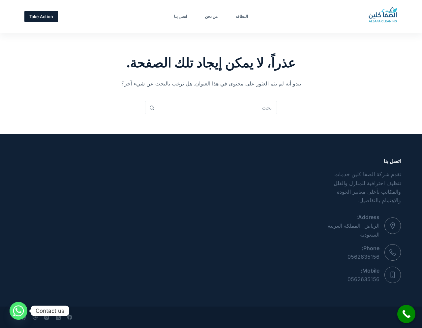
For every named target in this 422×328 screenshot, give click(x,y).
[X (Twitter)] (58, 317)
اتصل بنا (180, 16)
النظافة (242, 16)
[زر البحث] (151, 107)
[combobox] (217, 107)
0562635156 (363, 256)
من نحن (211, 16)
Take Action (41, 16)
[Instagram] (46, 317)
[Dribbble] (35, 317)
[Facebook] (69, 317)
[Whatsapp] (18, 311)
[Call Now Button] (406, 314)
